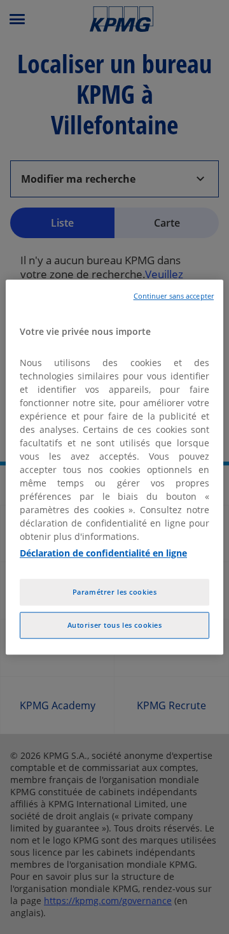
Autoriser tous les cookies (114, 625)
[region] (114, 467)
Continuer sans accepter (174, 296)
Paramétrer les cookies (115, 592)
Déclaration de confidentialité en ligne (103, 553)
